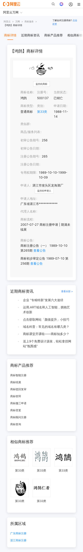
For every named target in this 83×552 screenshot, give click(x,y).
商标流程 (26, 219)
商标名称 (26, 92)
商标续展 (15, 382)
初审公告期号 (29, 140)
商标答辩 (15, 396)
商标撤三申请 (18, 403)
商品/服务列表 (30, 132)
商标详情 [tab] (10, 35)
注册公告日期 (29, 164)
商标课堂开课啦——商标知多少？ (46, 334)
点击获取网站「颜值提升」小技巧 (46, 319)
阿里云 (7, 21)
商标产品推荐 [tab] (53, 35)
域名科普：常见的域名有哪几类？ (46, 327)
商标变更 (15, 410)
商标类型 (26, 106)
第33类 (42, 112)
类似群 (25, 124)
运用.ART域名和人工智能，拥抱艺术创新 (46, 309)
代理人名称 (28, 211)
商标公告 (26, 240)
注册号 (41, 92)
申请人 (25, 185)
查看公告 (39, 250)
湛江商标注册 (18, 540)
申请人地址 (28, 198)
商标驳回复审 (18, 389)
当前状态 (60, 92)
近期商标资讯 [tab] (30, 35)
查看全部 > (67, 291)
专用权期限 (28, 172)
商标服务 (29, 21)
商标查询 (15, 424)
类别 (40, 106)
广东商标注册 (18, 533)
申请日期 (60, 106)
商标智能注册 (18, 375)
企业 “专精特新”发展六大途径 (43, 300)
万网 (17, 21)
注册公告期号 (29, 156)
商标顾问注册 (18, 417)
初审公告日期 (29, 148)
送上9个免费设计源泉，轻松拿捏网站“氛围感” (47, 343)
